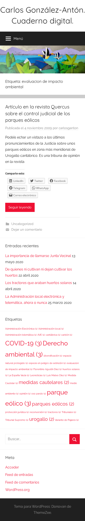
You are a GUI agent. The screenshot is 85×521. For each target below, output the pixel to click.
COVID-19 (23, 343)
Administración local (51, 328)
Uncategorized (22, 224)
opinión (25, 393)
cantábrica (53, 334)
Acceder (12, 467)
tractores (54, 412)
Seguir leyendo (19, 207)
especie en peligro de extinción (47, 363)
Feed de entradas (19, 475)
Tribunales (69, 412)
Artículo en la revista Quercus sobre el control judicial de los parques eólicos (37, 113)
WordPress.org (17, 490)
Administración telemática (21, 334)
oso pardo (38, 393)
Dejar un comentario (26, 230)
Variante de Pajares (67, 420)
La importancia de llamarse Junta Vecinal (38, 256)
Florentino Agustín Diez (47, 369)
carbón (66, 334)
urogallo (41, 419)
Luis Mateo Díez (56, 375)
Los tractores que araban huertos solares (38, 283)
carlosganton (68, 128)
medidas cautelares (44, 382)
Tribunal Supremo (16, 420)
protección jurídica (17, 412)
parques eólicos (53, 404)
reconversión (38, 412)
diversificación (53, 355)
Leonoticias (38, 375)
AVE (41, 334)
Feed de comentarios (22, 482)
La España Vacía (18, 375)
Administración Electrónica (21, 328)
